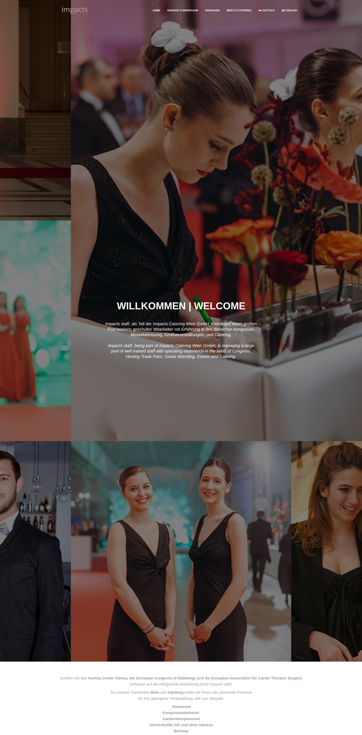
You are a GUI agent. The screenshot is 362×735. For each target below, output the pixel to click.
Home (156, 10)
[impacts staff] (75, 10)
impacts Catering (239, 10)
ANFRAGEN (212, 10)
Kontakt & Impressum (182, 10)
